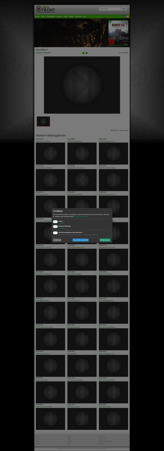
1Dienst (62, 223)
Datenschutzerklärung (80, 216)
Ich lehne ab (57, 240)
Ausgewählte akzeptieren (80, 240)
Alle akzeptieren (105, 240)
